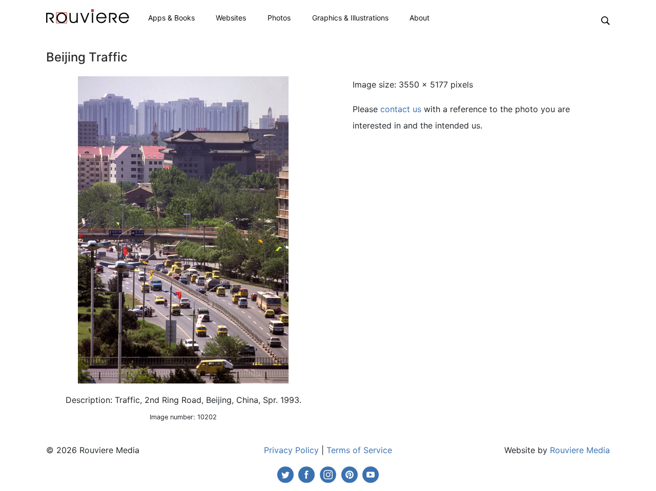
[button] (605, 20)
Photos (279, 17)
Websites (231, 17)
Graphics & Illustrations (350, 17)
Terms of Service (359, 450)
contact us (400, 109)
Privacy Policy (291, 450)
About (419, 17)
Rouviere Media (580, 450)
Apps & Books (171, 17)
